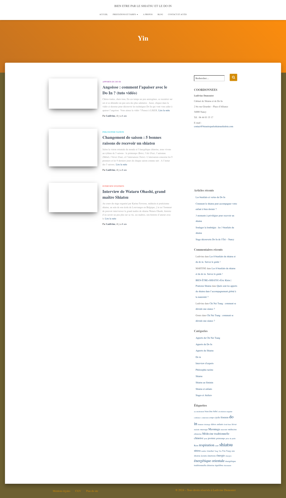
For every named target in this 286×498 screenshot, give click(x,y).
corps (211, 417)
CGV (78, 491)
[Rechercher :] (212, 80)
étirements (227, 465)
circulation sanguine (225, 411)
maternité (224, 429)
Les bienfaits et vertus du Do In (210, 197)
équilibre (219, 465)
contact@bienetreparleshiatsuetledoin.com (213, 126)
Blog (160, 14)
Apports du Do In (111, 81)
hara (229, 424)
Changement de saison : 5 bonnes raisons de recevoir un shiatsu (131, 140)
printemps (220, 438)
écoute (204, 455)
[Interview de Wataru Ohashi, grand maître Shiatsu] (73, 197)
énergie (220, 455)
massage (204, 429)
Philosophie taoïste (113, 132)
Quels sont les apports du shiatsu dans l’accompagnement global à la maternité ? (216, 291)
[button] (137, 14)
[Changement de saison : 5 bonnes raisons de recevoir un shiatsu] (73, 147)
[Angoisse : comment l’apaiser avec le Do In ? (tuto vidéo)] (73, 93)
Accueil (103, 14)
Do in (198, 357)
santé (217, 445)
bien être (209, 411)
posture (211, 438)
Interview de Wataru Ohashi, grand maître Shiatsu (134, 194)
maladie (197, 429)
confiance (197, 417)
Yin (220, 451)
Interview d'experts (113, 186)
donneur (201, 424)
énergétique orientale (209, 460)
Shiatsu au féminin (204, 382)
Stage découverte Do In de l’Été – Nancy (215, 239)
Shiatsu (199, 376)
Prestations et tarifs (124, 14)
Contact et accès (177, 14)
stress (197, 451)
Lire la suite (164, 110)
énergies (229, 456)
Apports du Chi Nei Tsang (208, 337)
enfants (220, 424)
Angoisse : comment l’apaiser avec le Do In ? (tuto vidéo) (134, 90)
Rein (196, 445)
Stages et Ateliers (204, 395)
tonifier (203, 451)
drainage (207, 424)
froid (225, 424)
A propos (148, 14)
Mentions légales (61, 491)
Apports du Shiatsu (205, 350)
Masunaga (214, 429)
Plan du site (92, 491)
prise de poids (231, 438)
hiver (234, 424)
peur (205, 438)
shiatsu (226, 444)
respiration (206, 444)
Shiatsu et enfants (204, 388)
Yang (216, 451)
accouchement (199, 411)
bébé (215, 411)
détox (213, 424)
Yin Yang (226, 450)
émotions (212, 455)
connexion (205, 417)
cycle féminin (222, 417)
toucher (210, 450)
